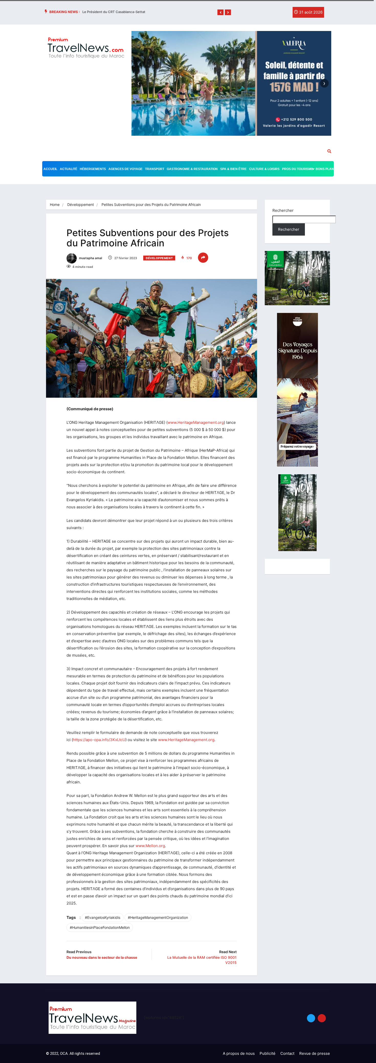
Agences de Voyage (125, 169)
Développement (80, 204)
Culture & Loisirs (264, 169)
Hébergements (93, 169)
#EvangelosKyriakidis (102, 917)
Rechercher (283, 210)
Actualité (68, 169)
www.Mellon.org (150, 845)
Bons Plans (326, 169)
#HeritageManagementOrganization (158, 917)
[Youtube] (322, 1018)
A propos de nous (239, 1053)
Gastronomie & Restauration (192, 169)
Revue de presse (314, 1053)
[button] (220, 12)
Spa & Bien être (233, 169)
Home (55, 204)
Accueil (50, 169)
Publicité (267, 1053)
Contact (287, 1053)
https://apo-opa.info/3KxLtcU (99, 739)
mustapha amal (90, 258)
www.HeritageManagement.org (196, 422)
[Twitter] (273, 13)
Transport (154, 169)
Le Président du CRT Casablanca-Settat (113, 12)
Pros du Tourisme (297, 169)
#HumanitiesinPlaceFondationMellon (100, 927)
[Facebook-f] (263, 13)
